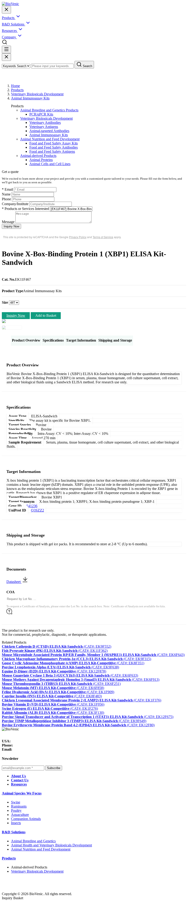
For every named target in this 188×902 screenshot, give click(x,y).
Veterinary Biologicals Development (37, 94)
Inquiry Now (11, 226)
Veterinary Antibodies (45, 122)
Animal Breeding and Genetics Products (49, 110)
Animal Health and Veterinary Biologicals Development (51, 845)
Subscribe (53, 768)
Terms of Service (103, 237)
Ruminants (19, 806)
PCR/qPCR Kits (41, 114)
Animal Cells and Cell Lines (49, 164)
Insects (16, 823)
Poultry (16, 810)
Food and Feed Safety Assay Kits (53, 143)
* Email (7, 189)
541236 (31, 506)
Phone (6, 199)
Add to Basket (45, 315)
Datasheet (14, 582)
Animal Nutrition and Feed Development (50, 139)
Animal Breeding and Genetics (33, 841)
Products (17, 90)
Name (6, 194)
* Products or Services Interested (25, 209)
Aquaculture (20, 815)
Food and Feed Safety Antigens (52, 151)
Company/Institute (15, 204)
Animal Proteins (41, 160)
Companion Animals (26, 819)
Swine (15, 802)
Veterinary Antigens (43, 127)
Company (9, 37)
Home (15, 86)
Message (8, 222)
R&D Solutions (13, 832)
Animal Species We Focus (21, 793)
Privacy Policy (77, 237)
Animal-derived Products (38, 156)
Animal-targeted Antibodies (49, 131)
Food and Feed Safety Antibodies (53, 147)
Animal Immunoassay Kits (30, 98)
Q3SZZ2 (37, 510)
